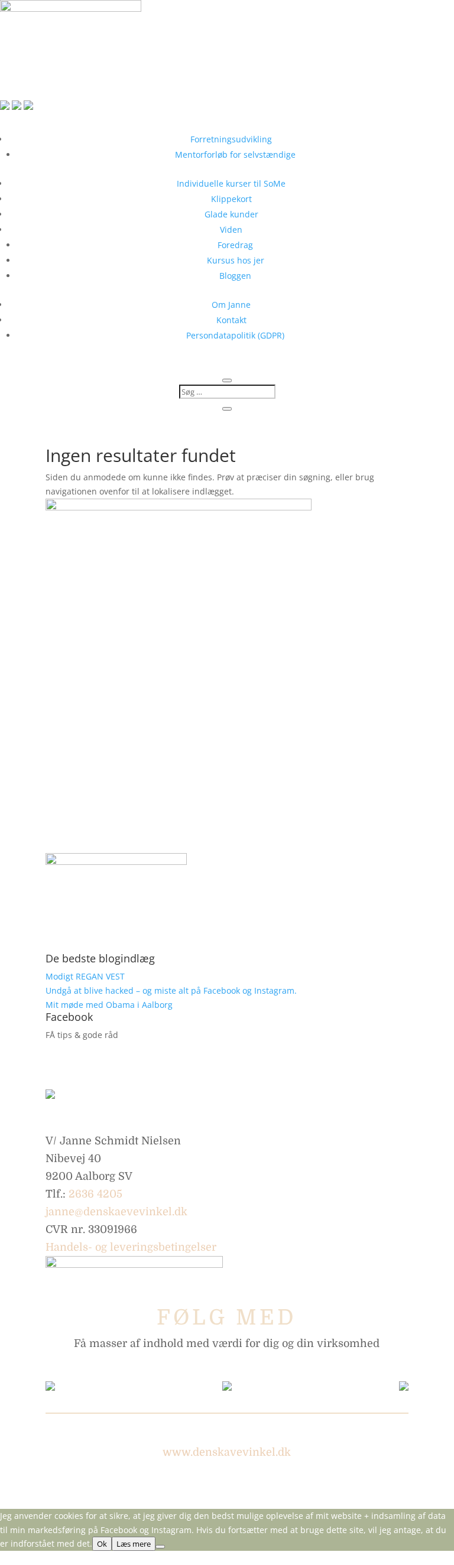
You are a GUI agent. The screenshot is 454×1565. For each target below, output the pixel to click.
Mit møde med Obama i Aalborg (109, 1004)
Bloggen (235, 275)
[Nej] (160, 1546)
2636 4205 (95, 1194)
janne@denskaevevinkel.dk (116, 1212)
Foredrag (235, 244)
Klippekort (231, 198)
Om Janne (231, 304)
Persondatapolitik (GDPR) (235, 335)
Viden (231, 229)
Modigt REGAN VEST (85, 976)
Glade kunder (231, 214)
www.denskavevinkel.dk (227, 1452)
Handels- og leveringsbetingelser (131, 1247)
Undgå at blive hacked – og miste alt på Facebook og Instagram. (171, 990)
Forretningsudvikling (231, 139)
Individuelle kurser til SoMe (231, 183)
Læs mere (133, 1543)
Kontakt (231, 320)
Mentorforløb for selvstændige (235, 154)
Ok (102, 1543)
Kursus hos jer (235, 260)
